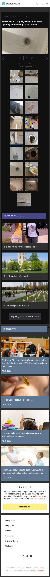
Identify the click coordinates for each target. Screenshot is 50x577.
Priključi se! (9, 526)
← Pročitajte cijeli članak (15, 17)
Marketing (9, 546)
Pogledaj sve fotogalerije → (25, 317)
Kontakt (8, 531)
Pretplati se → (25, 507)
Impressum (9, 536)
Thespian (40, 570)
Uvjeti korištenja (11, 541)
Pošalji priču (10, 521)
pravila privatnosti (38, 498)
